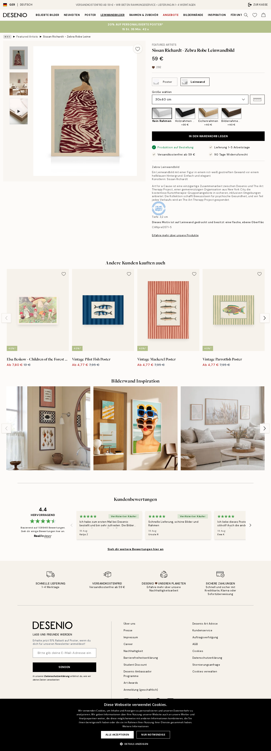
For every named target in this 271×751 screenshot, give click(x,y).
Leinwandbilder (113, 15)
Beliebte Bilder (47, 15)
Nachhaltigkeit (133, 651)
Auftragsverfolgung (205, 637)
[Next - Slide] (268, 117)
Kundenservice (202, 630)
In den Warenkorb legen (208, 136)
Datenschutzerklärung (57, 676)
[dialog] (135, 725)
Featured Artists (27, 36)
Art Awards (131, 682)
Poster (90, 15)
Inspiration (217, 15)
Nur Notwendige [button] (153, 734)
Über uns (130, 623)
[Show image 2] (19, 83)
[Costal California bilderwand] (223, 428)
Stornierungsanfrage (206, 664)
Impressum (131, 637)
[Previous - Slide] (149, 117)
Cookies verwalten (204, 671)
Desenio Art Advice (205, 623)
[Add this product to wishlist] (137, 48)
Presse (128, 630)
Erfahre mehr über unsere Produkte (175, 235)
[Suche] (246, 15)
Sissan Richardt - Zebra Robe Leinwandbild (67, 36)
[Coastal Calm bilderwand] (48, 428)
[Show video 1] (19, 111)
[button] (257, 99)
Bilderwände (193, 15)
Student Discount (135, 664)
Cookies (197, 651)
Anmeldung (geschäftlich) (141, 689)
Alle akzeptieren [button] (117, 734)
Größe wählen (162, 92)
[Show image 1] (19, 57)
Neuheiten (72, 15)
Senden (64, 667)
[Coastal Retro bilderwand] (135, 428)
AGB (195, 644)
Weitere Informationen (135, 726)
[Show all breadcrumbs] (7, 37)
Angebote (171, 15)
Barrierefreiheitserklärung (141, 657)
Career (128, 644)
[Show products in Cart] (263, 15)
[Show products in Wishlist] (254, 15)
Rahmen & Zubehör (143, 15)
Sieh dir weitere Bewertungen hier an (135, 549)
